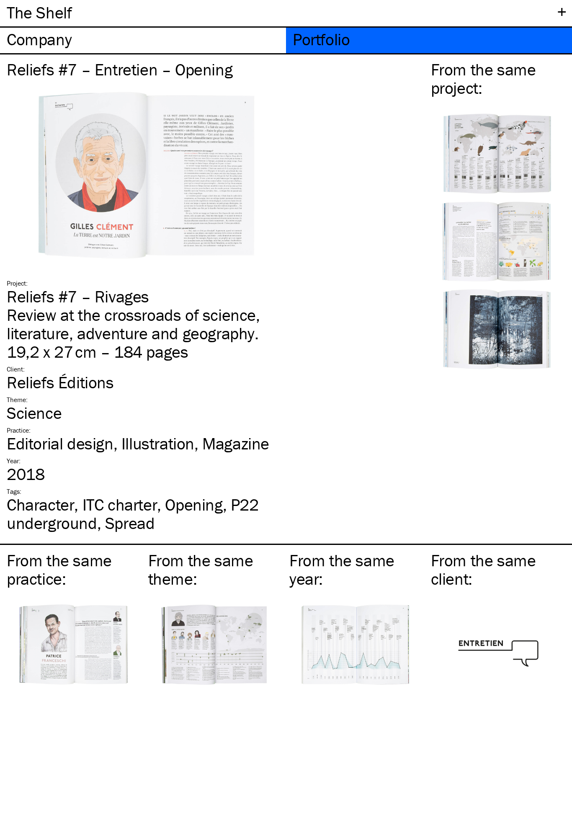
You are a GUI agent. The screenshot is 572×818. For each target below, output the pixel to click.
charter (119, 504)
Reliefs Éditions (60, 382)
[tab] (143, 40)
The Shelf (39, 12)
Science (34, 413)
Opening (193, 504)
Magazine (235, 443)
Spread (130, 523)
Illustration (157, 443)
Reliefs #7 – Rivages (78, 296)
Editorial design (60, 443)
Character (40, 504)
